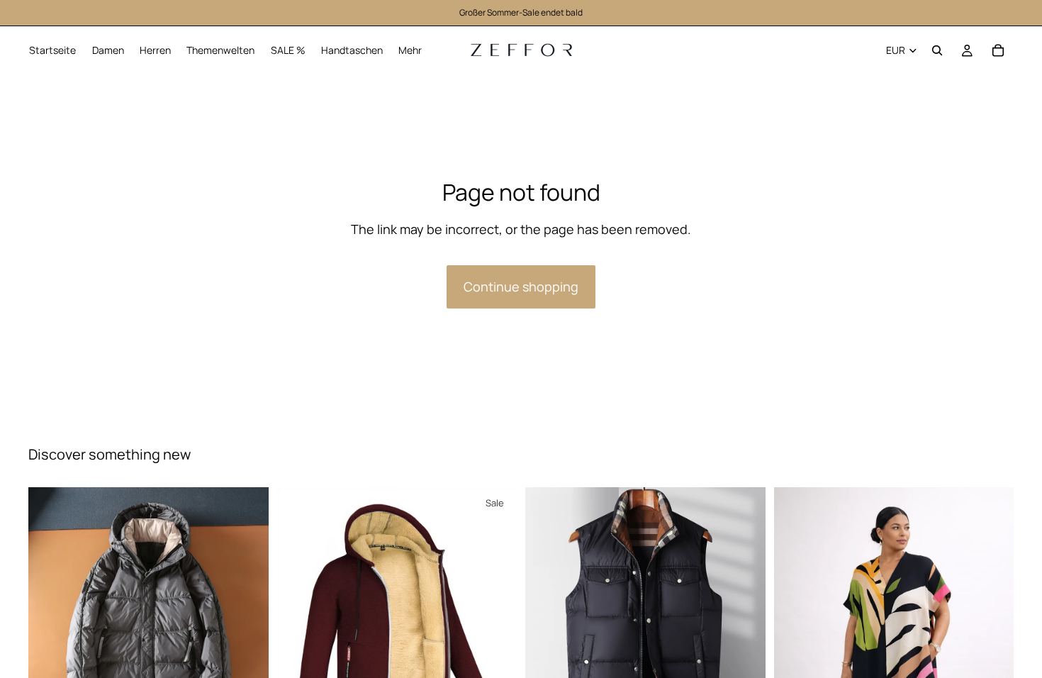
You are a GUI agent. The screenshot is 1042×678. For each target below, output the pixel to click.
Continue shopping (521, 286)
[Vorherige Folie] (49, 607)
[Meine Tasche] (998, 50)
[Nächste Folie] (247, 607)
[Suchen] (937, 50)
